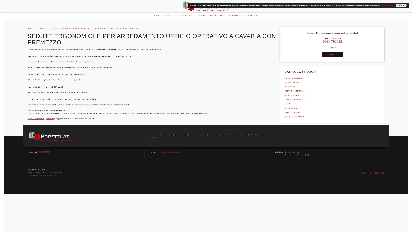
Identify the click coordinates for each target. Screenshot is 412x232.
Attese (288, 104)
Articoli (43, 29)
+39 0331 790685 (44, 152)
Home (156, 15)
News (222, 15)
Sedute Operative (294, 95)
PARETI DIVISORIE (293, 112)
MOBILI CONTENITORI (294, 117)
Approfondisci (153, 137)
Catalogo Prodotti (184, 15)
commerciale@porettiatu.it (170, 152)
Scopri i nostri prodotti (36, 119)
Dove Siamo (253, 15)
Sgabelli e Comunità (295, 99)
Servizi (212, 15)
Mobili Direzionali (294, 78)
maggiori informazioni (387, 5)
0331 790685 (332, 41)
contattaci (49, 119)
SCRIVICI (332, 54)
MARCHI (201, 15)
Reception (290, 87)
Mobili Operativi (293, 82)
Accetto (401, 5)
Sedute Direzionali (294, 91)
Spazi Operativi (292, 108)
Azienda (166, 15)
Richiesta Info (236, 15)
